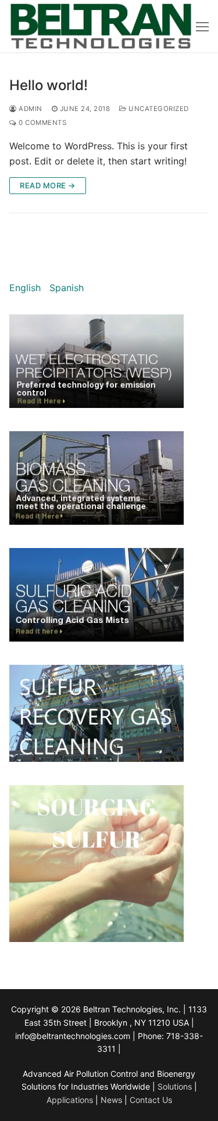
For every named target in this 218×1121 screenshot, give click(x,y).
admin (29, 109)
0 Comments (41, 123)
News (111, 1100)
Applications (70, 1100)
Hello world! (48, 85)
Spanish (66, 287)
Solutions (176, 1086)
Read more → (48, 185)
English (25, 287)
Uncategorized (158, 109)
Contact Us (151, 1100)
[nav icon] (202, 26)
